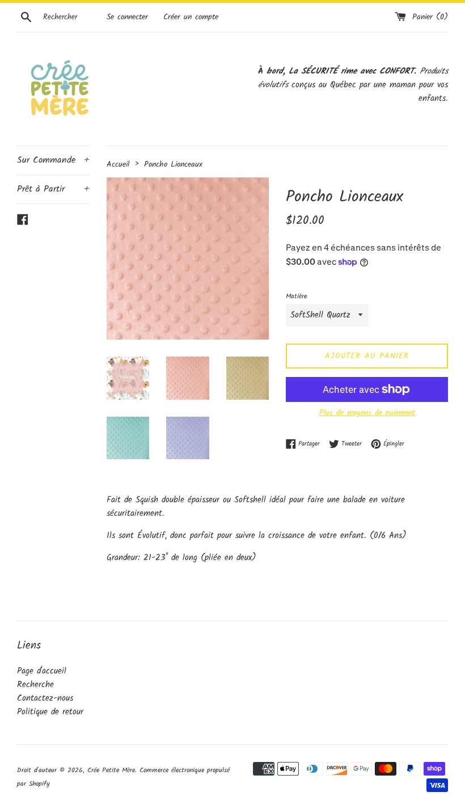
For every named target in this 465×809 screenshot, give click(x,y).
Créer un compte (190, 17)
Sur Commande (53, 160)
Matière (296, 296)
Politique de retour (50, 712)
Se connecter (127, 17)
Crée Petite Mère (111, 770)
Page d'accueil (41, 671)
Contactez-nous (45, 698)
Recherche (35, 685)
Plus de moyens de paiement (367, 412)
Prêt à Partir (53, 189)
